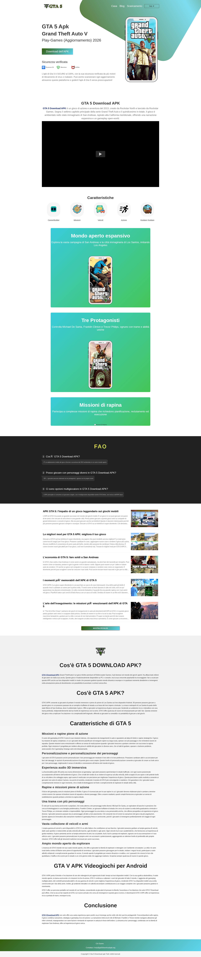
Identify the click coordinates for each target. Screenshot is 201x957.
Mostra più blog (100, 628)
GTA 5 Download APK (54, 108)
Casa (114, 6)
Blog (122, 6)
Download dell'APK (57, 51)
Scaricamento (134, 6)
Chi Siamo (100, 943)
